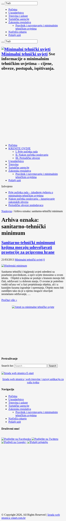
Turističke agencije (18, 19)
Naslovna (6, 211)
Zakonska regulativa (19, 22)
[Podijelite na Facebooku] (16, 438)
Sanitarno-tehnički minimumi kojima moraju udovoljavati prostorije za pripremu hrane (28, 247)
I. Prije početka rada (26, 151)
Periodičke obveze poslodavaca (25, 205)
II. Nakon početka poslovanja (31, 154)
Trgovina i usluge (18, 15)
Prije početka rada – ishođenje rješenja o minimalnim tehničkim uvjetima (30, 194)
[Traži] (2, 4)
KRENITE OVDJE (19, 148)
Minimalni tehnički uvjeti (29, 259)
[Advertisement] (33, 107)
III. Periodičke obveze (27, 157)
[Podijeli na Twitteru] (45, 438)
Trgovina (13, 164)
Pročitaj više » (9, 300)
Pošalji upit (14, 35)
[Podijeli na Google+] (14, 442)
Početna (12, 9)
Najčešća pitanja (17, 31)
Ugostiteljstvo (16, 12)
